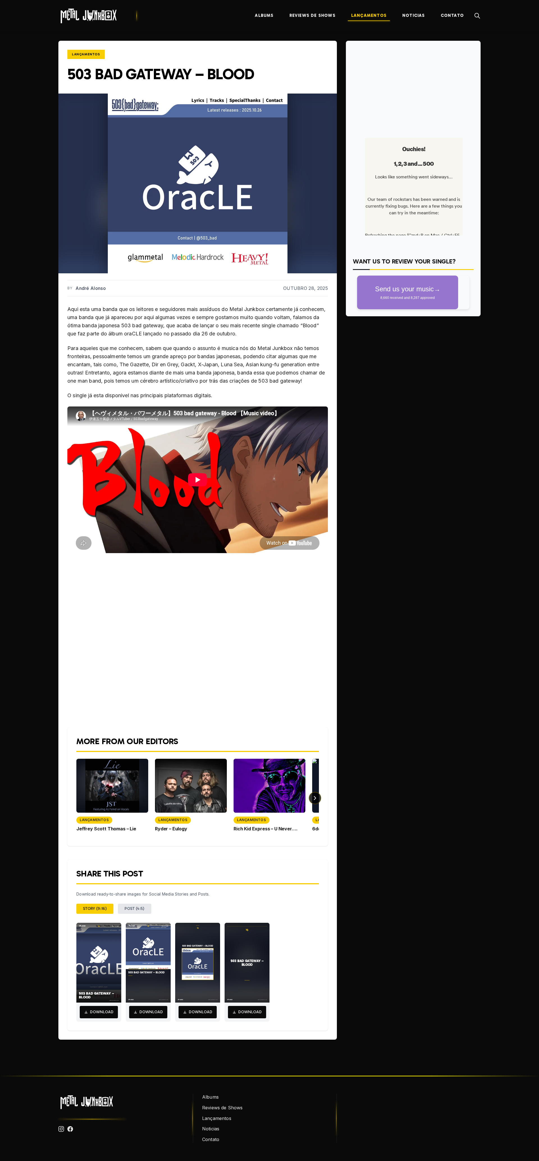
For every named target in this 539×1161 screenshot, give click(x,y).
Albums (264, 15)
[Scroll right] (315, 798)
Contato (452, 15)
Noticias (413, 15)
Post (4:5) (135, 908)
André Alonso (91, 288)
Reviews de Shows (312, 15)
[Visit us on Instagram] (61, 1129)
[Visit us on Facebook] (70, 1129)
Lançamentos (369, 15)
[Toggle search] (477, 15)
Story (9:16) (95, 908)
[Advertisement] (413, 87)
